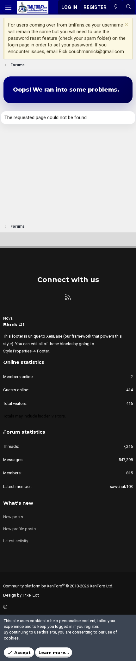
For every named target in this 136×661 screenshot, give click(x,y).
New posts (13, 516)
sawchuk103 (121, 486)
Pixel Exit (31, 595)
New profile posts (19, 528)
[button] (67, 607)
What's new (18, 503)
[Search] (128, 7)
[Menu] (8, 7)
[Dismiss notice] (125, 25)
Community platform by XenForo (58, 586)
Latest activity (15, 540)
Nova (8, 318)
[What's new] (116, 7)
